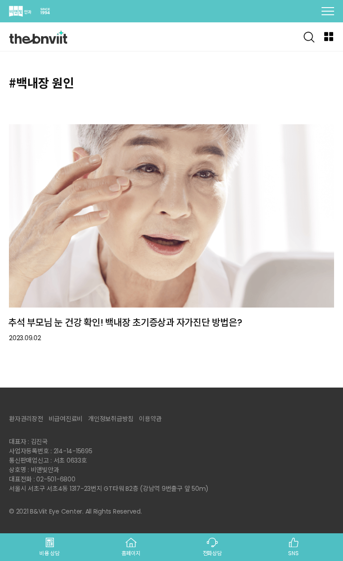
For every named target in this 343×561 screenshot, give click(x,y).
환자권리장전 (26, 418)
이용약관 (150, 418)
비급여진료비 (66, 418)
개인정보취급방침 (111, 418)
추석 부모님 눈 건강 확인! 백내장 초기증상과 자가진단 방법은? (125, 322)
